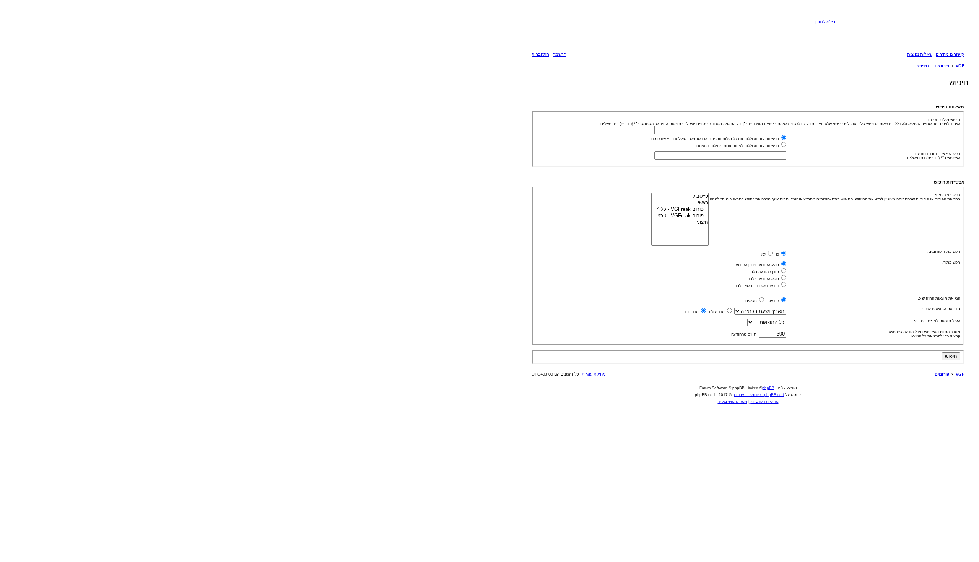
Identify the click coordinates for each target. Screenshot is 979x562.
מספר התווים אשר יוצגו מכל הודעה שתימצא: (924, 332)
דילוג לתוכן (825, 22)
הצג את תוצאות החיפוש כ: (939, 298)
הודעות (773, 301)
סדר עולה (717, 312)
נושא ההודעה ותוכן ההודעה (757, 265)
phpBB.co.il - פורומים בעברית (759, 395)
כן (778, 254)
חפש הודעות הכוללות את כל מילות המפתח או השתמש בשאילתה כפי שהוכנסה (715, 139)
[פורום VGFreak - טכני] (680, 216)
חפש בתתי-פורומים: (943, 251)
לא (764, 254)
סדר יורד (692, 312)
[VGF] (900, 28)
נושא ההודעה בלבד (764, 279)
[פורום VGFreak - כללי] (680, 209)
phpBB (768, 388)
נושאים (751, 301)
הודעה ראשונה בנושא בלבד (757, 285)
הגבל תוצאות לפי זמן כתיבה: (937, 321)
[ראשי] (680, 203)
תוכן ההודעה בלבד (764, 272)
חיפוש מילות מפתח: (943, 119)
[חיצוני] (680, 222)
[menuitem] (920, 54)
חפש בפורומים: (947, 195)
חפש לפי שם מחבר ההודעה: (937, 153)
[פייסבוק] (680, 196)
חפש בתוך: (951, 262)
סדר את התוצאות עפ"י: (941, 309)
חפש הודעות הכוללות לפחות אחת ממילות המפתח (738, 145)
